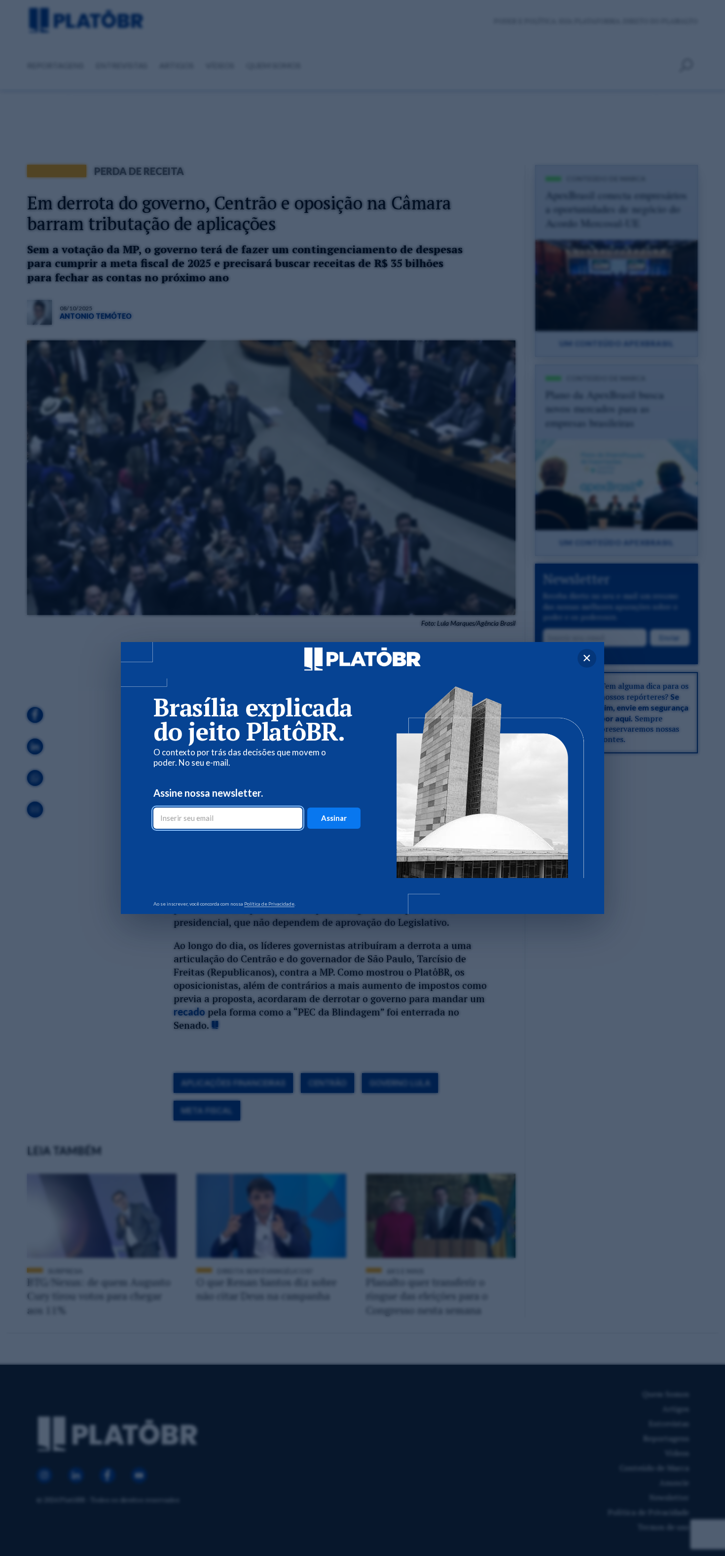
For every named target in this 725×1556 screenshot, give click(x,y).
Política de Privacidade (269, 904)
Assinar (334, 817)
